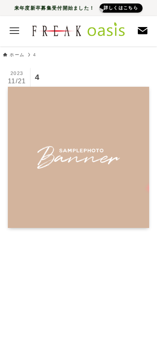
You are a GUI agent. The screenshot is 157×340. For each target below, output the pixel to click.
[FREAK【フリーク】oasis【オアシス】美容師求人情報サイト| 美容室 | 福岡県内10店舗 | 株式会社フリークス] (78, 31)
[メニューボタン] (14, 31)
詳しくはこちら (121, 7)
